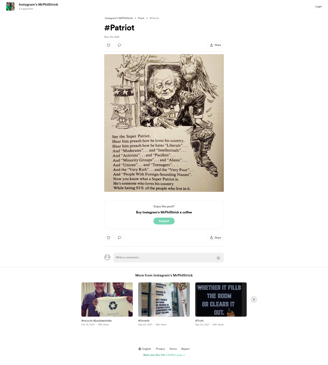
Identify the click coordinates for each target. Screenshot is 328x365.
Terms (173, 348)
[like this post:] (108, 45)
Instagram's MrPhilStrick (38, 4)
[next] (253, 299)
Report (185, 348)
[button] (144, 349)
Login (318, 6)
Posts (141, 18)
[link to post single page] (107, 304)
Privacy (160, 348)
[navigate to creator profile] (10, 6)
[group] (107, 304)
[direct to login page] (168, 257)
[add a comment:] (119, 45)
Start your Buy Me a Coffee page (162, 354)
